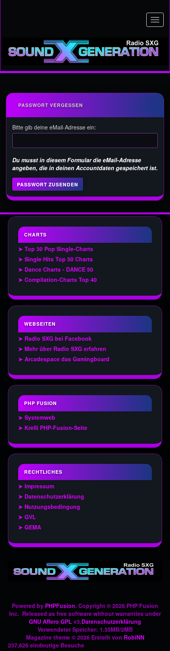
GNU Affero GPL (50, 621)
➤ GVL (27, 517)
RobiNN (134, 637)
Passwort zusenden (47, 184)
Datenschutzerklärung (111, 621)
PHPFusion (60, 606)
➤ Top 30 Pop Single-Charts (55, 249)
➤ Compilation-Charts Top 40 (57, 279)
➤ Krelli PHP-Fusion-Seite (52, 427)
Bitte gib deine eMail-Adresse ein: (54, 127)
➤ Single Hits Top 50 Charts (55, 259)
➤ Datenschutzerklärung (51, 496)
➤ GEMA (29, 527)
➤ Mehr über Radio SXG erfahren (62, 349)
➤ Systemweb (36, 417)
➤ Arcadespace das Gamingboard (64, 359)
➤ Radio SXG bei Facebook (55, 338)
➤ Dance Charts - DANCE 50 (55, 269)
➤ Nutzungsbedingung (49, 506)
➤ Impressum (36, 486)
